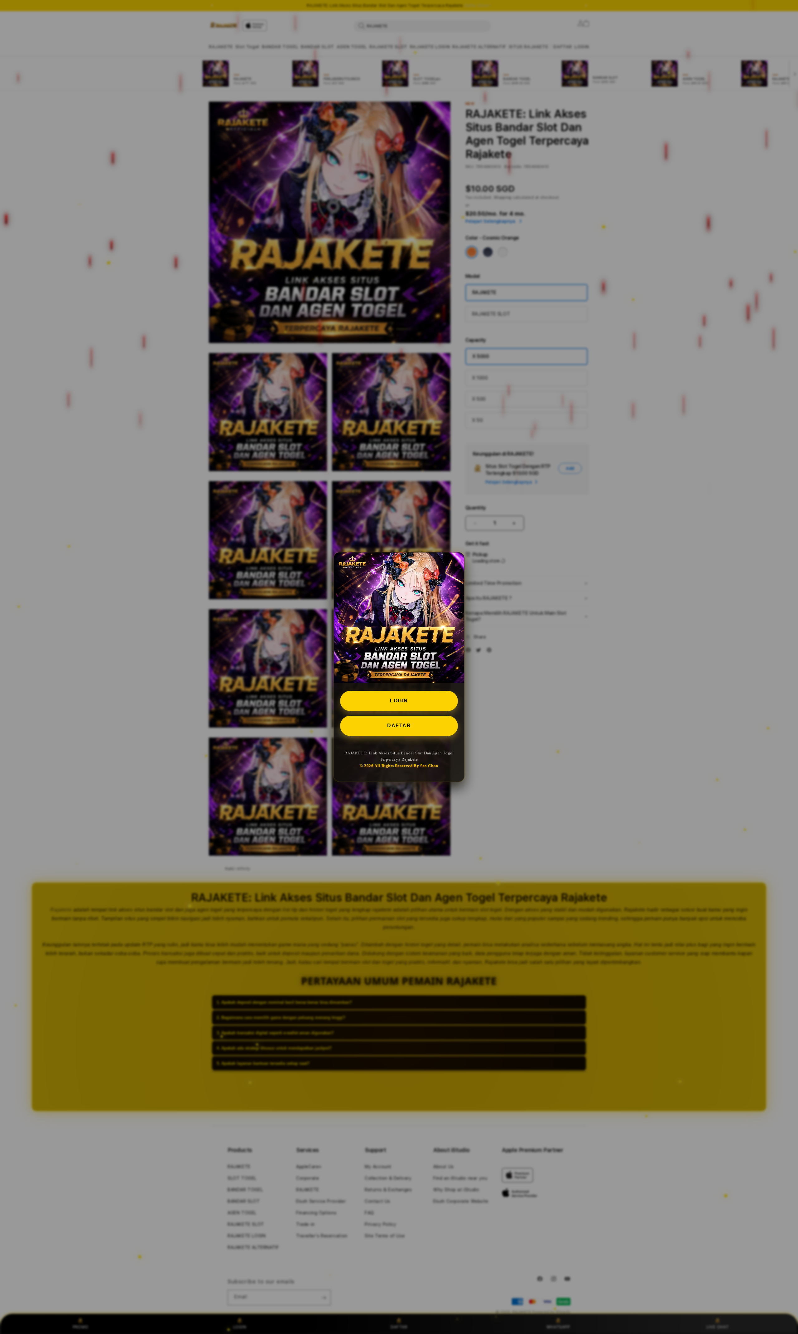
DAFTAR (399, 725)
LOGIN (399, 700)
